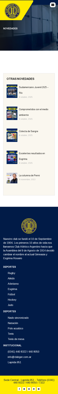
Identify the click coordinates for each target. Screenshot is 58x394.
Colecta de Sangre (28, 131)
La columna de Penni (29, 175)
